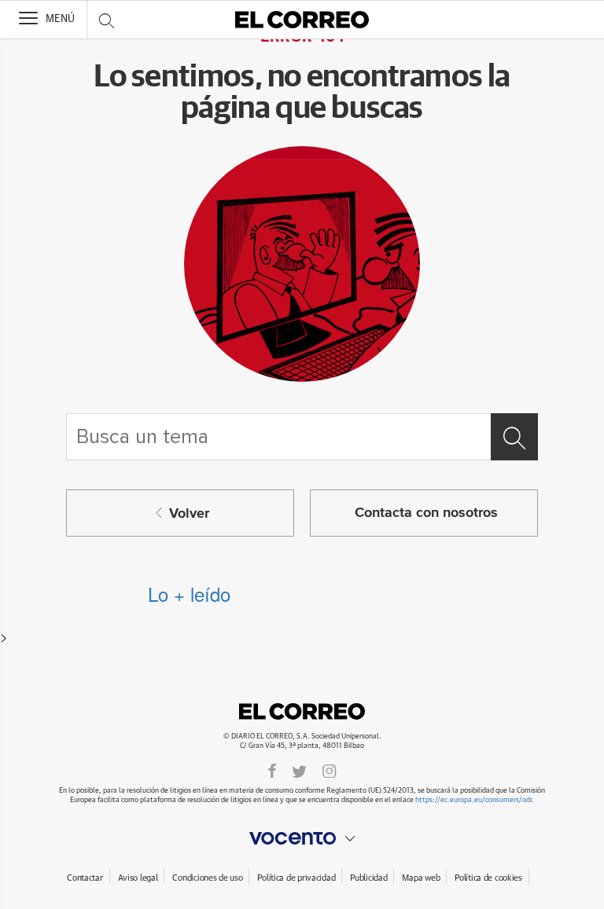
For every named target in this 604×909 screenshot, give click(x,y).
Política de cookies (488, 878)
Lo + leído (189, 593)
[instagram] (329, 770)
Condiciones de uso (207, 878)
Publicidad (368, 878)
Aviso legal (138, 878)
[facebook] (272, 770)
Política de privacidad (296, 878)
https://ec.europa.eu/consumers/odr (473, 800)
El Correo (302, 711)
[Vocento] (302, 838)
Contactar (84, 878)
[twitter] (299, 770)
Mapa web (421, 878)
